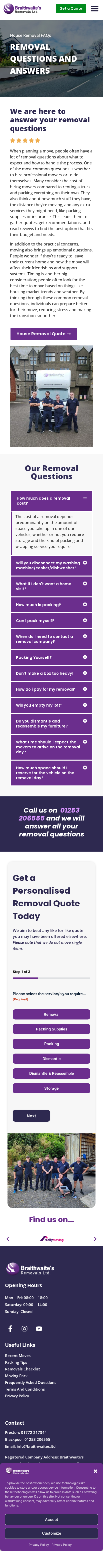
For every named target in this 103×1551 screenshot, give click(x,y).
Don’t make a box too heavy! (45, 673)
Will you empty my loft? (39, 705)
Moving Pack (16, 1375)
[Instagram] (25, 1329)
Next (31, 1115)
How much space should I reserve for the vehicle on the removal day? (45, 772)
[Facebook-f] (10, 1329)
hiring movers (23, 187)
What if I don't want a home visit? (43, 586)
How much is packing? (38, 604)
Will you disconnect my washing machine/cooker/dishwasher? (48, 565)
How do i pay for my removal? (45, 689)
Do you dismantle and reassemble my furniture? (42, 724)
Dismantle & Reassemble (51, 1073)
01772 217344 (34, 1432)
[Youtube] (39, 1329)
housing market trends (31, 291)
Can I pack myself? (35, 620)
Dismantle (51, 1058)
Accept (51, 1519)
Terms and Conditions (25, 1389)
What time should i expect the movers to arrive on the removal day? (48, 747)
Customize (51, 1533)
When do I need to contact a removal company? (44, 639)
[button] (95, 1471)
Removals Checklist (22, 1368)
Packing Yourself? (34, 657)
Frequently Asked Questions (30, 1382)
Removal (52, 1014)
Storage (51, 1088)
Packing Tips (16, 1362)
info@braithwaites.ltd (36, 1446)
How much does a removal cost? (43, 501)
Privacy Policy (39, 1545)
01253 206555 (37, 1439)
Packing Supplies (51, 1029)
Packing (51, 1043)
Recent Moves (17, 1355)
